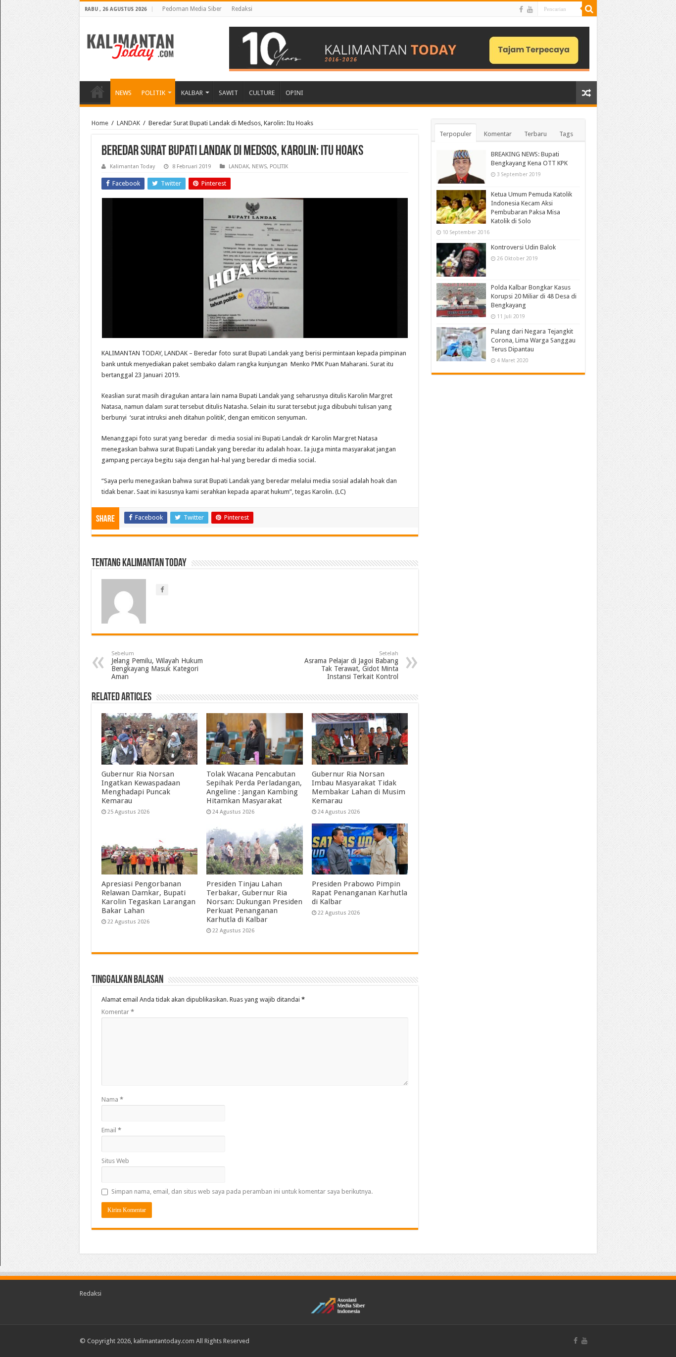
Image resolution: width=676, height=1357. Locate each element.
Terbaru (535, 134)
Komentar (117, 1012)
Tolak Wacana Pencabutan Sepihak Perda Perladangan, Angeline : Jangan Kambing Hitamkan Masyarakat (254, 787)
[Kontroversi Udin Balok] (461, 260)
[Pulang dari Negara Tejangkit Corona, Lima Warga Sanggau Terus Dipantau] (461, 344)
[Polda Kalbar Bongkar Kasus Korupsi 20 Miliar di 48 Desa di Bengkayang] (461, 300)
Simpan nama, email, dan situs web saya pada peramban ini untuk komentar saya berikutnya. (242, 1191)
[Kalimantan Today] (130, 46)
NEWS (123, 93)
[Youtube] (530, 9)
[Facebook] (521, 9)
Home (100, 123)
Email (111, 1130)
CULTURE (262, 93)
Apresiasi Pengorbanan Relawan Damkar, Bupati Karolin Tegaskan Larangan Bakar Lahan (148, 897)
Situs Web (115, 1160)
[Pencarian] (589, 8)
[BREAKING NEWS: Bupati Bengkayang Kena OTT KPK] (461, 167)
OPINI (294, 93)
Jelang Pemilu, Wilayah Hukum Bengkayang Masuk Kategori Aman (157, 665)
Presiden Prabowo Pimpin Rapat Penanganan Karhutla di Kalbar (359, 892)
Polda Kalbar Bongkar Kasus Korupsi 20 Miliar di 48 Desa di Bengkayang (534, 296)
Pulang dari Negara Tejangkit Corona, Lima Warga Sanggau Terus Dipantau (533, 340)
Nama (112, 1099)
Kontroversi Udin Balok (523, 247)
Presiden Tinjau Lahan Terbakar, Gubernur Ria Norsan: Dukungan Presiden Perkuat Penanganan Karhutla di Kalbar (254, 901)
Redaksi (242, 8)
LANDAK (128, 123)
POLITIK (153, 93)
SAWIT (228, 93)
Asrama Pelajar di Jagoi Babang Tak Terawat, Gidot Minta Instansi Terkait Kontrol (351, 665)
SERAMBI (97, 91)
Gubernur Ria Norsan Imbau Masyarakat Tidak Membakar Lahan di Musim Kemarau (358, 787)
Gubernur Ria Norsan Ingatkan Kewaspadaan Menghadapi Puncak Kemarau (140, 787)
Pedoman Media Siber (192, 8)
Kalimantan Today (132, 166)
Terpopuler (455, 134)
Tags (566, 134)
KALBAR (192, 93)
